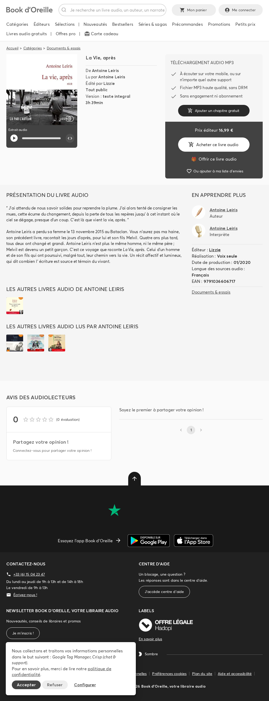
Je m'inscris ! (23, 633)
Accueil (12, 48)
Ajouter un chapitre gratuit (217, 110)
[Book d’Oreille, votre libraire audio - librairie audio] (29, 11)
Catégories (32, 48)
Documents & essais (64, 48)
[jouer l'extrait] (14, 138)
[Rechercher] (64, 10)
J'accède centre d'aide (164, 591)
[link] (213, 159)
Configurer (85, 684)
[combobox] (112, 10)
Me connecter (244, 10)
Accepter (26, 684)
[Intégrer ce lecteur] (70, 138)
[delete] (134, 478)
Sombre (151, 654)
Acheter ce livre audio (217, 144)
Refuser (55, 684)
